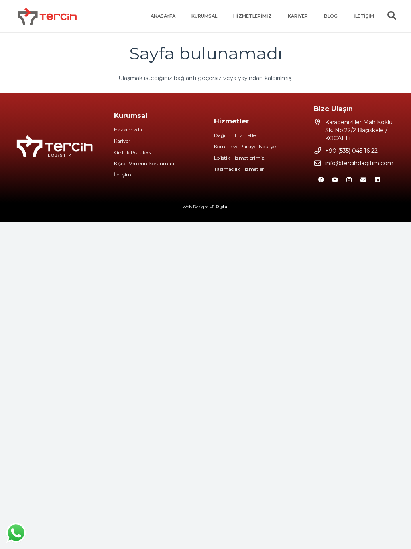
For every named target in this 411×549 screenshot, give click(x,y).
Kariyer (122, 141)
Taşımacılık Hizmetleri (239, 169)
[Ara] (391, 16)
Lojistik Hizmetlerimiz (239, 158)
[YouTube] (335, 180)
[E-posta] (363, 180)
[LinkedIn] (377, 180)
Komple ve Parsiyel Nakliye (245, 146)
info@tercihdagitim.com (359, 163)
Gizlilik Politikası (133, 152)
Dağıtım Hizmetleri (236, 135)
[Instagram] (349, 180)
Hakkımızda (128, 130)
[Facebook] (321, 180)
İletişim (122, 175)
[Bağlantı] (47, 16)
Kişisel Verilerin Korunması (144, 163)
